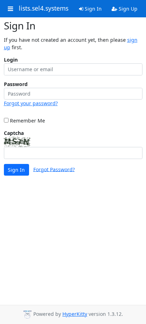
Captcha (14, 133)
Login (11, 59)
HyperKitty (74, 314)
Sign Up (127, 8)
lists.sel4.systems (43, 8)
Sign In (92, 8)
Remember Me (27, 120)
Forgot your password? (31, 103)
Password (16, 84)
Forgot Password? (54, 169)
